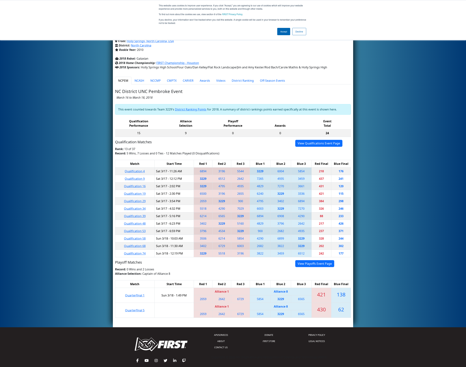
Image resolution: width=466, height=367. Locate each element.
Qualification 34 (135, 209)
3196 (221, 171)
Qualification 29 (135, 201)
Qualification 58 (135, 238)
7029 (240, 209)
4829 (260, 186)
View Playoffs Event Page (315, 264)
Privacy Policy (232, 14)
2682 (280, 231)
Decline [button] (299, 31)
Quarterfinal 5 (135, 310)
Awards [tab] (205, 81)
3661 (301, 186)
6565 (221, 216)
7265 (260, 179)
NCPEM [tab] (123, 81)
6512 (221, 179)
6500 (203, 194)
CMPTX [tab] (172, 81)
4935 (280, 179)
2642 (240, 179)
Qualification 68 (135, 246)
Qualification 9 (135, 179)
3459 (301, 179)
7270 (280, 186)
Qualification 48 (135, 224)
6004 (280, 171)
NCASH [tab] (139, 81)
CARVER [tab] (188, 81)
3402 (280, 201)
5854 (301, 171)
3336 (301, 194)
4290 (221, 209)
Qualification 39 (135, 216)
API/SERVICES (221, 335)
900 (240, 201)
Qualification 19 (135, 194)
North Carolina (141, 45)
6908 (280, 216)
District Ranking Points (190, 109)
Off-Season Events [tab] (272, 81)
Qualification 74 (135, 253)
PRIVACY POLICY (316, 335)
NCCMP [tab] (155, 81)
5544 (240, 171)
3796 (280, 224)
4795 (221, 186)
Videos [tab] (221, 81)
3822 (280, 246)
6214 (203, 216)
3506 (203, 238)
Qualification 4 (135, 171)
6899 (280, 238)
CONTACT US (221, 347)
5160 (240, 224)
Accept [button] (283, 31)
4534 (221, 231)
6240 (260, 194)
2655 (240, 194)
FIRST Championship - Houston (177, 63)
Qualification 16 (135, 186)
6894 (203, 171)
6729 (221, 246)
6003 (260, 209)
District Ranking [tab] (243, 81)
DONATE (268, 335)
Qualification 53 (135, 231)
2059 (203, 201)
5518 (203, 209)
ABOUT (221, 341)
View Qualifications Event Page (319, 143)
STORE (269, 341)
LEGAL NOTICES (317, 341)
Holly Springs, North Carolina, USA (150, 41)
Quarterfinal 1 (135, 295)
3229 (260, 171)
